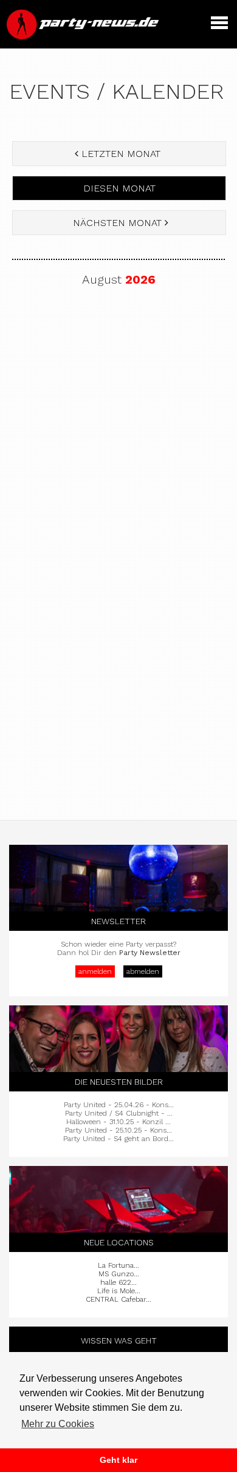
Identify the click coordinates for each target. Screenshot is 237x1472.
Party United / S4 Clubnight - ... (119, 1113)
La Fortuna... (118, 1265)
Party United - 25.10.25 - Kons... (118, 1130)
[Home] (84, 36)
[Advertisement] (118, 429)
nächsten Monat (117, 222)
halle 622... (118, 1282)
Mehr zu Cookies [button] (57, 1424)
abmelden (142, 971)
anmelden (95, 971)
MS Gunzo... (118, 1274)
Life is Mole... (118, 1291)
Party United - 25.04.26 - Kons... (119, 1105)
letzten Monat (120, 153)
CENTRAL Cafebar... (118, 1299)
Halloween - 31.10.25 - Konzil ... (118, 1121)
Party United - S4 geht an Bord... (118, 1138)
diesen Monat (119, 188)
